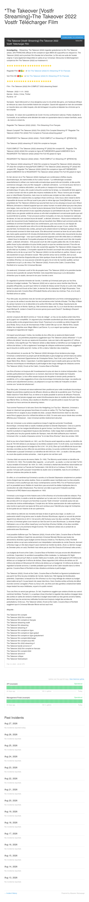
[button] (73, 37)
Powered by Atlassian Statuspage (73, 893)
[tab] (8, 687)
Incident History (10, 893)
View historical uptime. (77, 679)
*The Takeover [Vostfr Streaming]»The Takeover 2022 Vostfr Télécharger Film (33, 42)
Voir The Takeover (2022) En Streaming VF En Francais (48, 71)
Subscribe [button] (79, 41)
